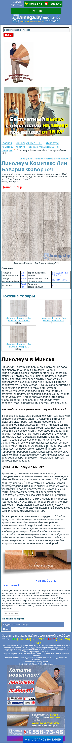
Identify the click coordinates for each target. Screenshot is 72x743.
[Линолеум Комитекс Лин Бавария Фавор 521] (19, 334)
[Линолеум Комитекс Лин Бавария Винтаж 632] (53, 308)
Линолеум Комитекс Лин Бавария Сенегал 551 (18, 319)
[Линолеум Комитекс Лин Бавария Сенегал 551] (19, 308)
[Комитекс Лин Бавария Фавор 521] (37, 261)
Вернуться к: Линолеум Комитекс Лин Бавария (45, 158)
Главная (7, 143)
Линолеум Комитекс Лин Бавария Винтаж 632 (53, 319)
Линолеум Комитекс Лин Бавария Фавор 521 (18, 345)
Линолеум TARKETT (29, 143)
